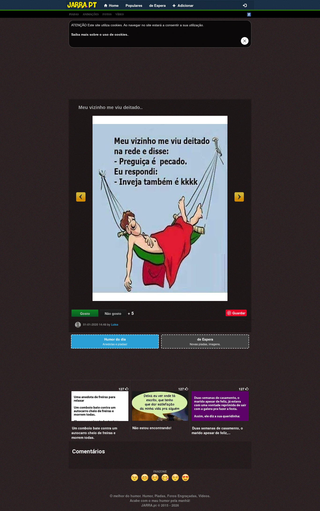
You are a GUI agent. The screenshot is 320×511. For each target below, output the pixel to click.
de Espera (157, 5)
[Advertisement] (160, 74)
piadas (74, 14)
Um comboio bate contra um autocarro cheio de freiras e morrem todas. (94, 433)
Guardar (238, 313)
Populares (134, 5)
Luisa (114, 324)
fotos (107, 14)
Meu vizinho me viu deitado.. (110, 107)
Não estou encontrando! (151, 427)
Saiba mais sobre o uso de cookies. (99, 34)
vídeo (119, 14)
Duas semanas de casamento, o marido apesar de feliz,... (217, 430)
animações (91, 14)
